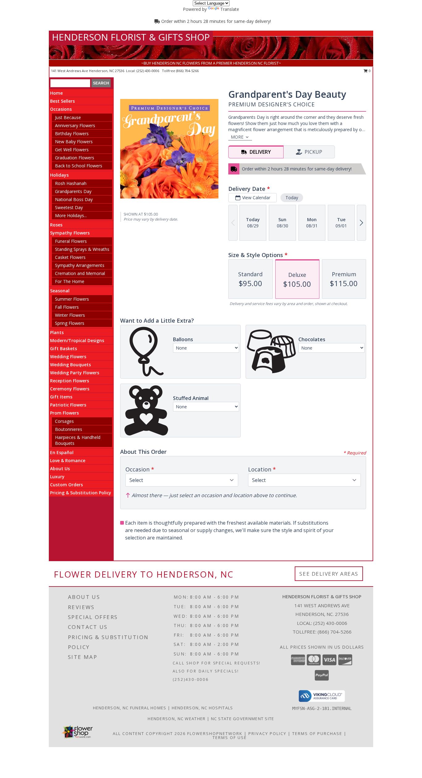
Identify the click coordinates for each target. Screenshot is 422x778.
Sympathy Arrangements (79, 265)
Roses (56, 225)
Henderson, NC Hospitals (202, 708)
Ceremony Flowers (69, 389)
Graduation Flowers (74, 158)
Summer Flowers (72, 299)
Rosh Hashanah (71, 183)
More (237, 137)
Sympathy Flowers (70, 233)
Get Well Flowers (72, 150)
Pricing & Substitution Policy (80, 493)
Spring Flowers (69, 323)
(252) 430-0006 (148, 70)
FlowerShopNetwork (215, 733)
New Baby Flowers (74, 141)
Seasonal (60, 291)
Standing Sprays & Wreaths (82, 249)
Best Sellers (62, 101)
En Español (62, 452)
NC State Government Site (242, 718)
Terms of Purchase (317, 733)
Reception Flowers (69, 381)
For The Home (69, 281)
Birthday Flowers (72, 133)
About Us (60, 468)
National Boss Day (74, 199)
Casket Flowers (70, 257)
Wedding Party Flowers (74, 373)
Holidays (59, 175)
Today (291, 197)
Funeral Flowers (71, 241)
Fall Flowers (67, 307)
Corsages (64, 421)
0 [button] (369, 70)
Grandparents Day (73, 191)
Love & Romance (67, 460)
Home (56, 93)
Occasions (61, 109)
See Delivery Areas (328, 573)
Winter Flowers (70, 315)
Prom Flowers (64, 413)
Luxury (57, 476)
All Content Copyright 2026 (149, 733)
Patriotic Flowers (68, 405)
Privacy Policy (267, 733)
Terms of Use (230, 737)
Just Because (68, 117)
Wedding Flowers (68, 356)
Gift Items (61, 397)
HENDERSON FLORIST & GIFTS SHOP (131, 37)
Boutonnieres (68, 429)
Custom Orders (66, 485)
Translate (229, 9)
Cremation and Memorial (80, 273)
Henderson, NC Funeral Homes (130, 708)
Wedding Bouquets (70, 365)
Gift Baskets (63, 348)
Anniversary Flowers (75, 125)
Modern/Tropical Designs (77, 340)
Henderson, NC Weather (176, 718)
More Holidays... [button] (71, 215)
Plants (57, 332)
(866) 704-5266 (187, 70)
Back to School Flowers (78, 166)
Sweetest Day (69, 207)
